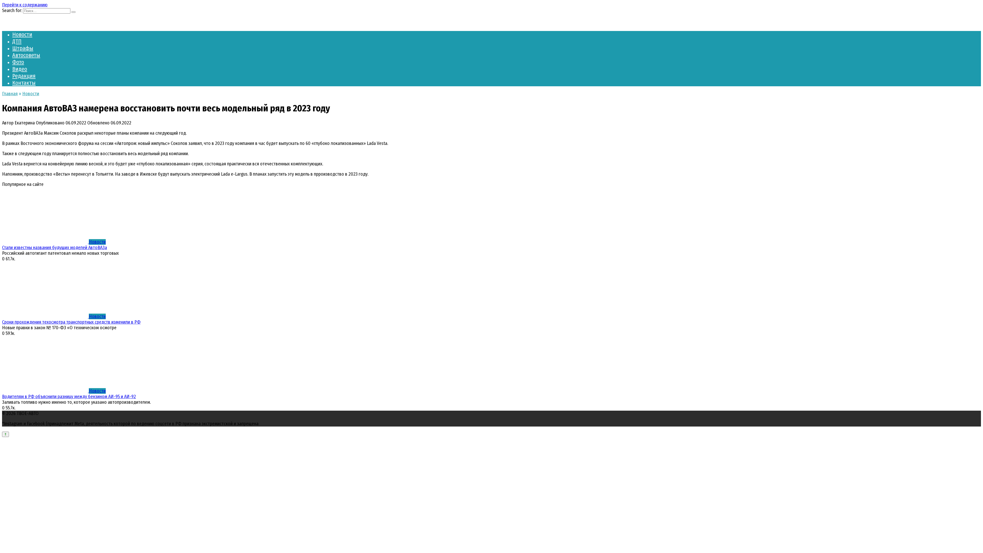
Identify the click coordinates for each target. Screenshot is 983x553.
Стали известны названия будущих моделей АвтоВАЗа (54, 247)
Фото (18, 62)
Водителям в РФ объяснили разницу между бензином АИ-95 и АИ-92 (69, 396)
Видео (19, 69)
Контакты (24, 82)
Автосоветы (26, 55)
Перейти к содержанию (25, 5)
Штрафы (22, 48)
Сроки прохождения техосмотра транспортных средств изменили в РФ (71, 322)
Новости (22, 34)
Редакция (24, 75)
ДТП (17, 41)
